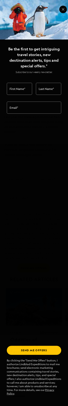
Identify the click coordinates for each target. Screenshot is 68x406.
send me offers (34, 350)
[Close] (63, 9)
